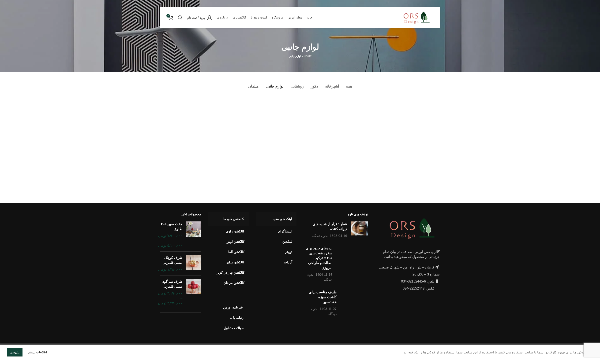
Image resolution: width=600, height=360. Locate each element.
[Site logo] (418, 17)
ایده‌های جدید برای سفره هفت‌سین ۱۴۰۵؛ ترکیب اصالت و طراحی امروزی (319, 258)
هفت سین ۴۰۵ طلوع (171, 226)
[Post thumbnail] (359, 229)
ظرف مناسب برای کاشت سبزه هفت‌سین (323, 297)
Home (307, 56)
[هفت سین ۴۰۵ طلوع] (193, 234)
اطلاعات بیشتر (37, 352)
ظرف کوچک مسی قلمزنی (172, 260)
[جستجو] (180, 17)
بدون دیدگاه (320, 236)
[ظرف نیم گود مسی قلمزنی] (193, 292)
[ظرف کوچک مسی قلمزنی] (193, 263)
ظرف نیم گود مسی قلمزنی (172, 283)
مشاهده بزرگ (357, 101)
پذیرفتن (14, 352)
